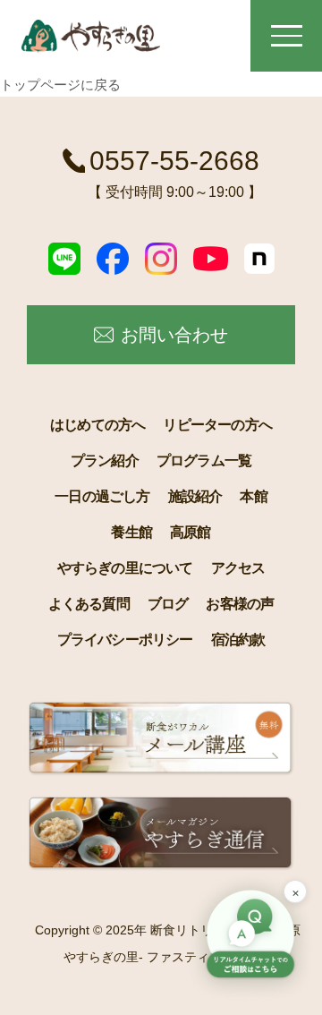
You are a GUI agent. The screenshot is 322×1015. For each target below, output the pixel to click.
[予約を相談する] (250, 936)
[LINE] (64, 259)
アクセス (238, 568)
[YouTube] (210, 259)
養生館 (131, 532)
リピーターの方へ (217, 424)
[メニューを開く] (286, 36)
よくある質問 (89, 603)
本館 (253, 496)
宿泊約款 (238, 639)
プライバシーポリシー (125, 639)
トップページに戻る (60, 84)
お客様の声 (240, 603)
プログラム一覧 (204, 460)
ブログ (168, 603)
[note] (259, 258)
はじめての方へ (97, 424)
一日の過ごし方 (102, 496)
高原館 (190, 532)
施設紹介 (195, 496)
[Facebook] (113, 259)
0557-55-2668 (174, 160)
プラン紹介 (105, 460)
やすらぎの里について (125, 568)
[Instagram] (161, 259)
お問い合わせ (174, 335)
